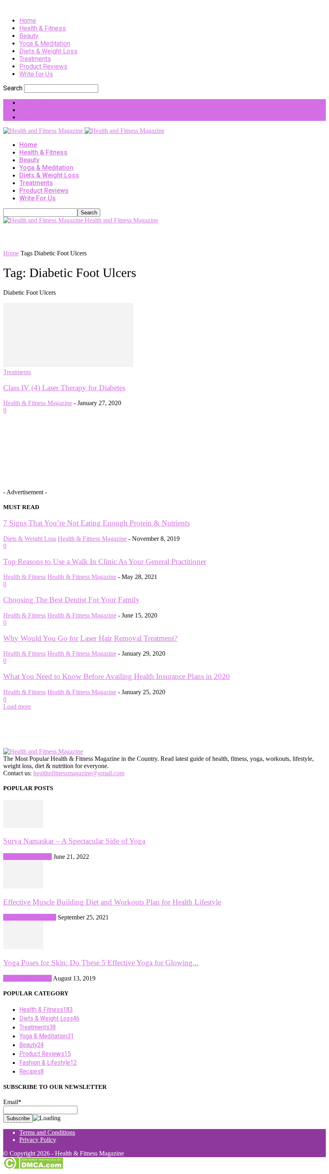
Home (27, 20)
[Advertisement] (97, 236)
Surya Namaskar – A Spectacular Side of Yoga (74, 841)
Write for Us (36, 74)
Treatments (35, 59)
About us (31, 102)
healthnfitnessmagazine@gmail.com (78, 773)
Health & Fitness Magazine (37, 402)
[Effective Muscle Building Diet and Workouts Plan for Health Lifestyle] (23, 886)
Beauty (29, 36)
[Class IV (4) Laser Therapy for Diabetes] (68, 364)
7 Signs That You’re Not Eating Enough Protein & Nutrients (96, 523)
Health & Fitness (42, 28)
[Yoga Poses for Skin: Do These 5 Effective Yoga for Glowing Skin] (23, 947)
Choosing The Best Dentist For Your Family (71, 599)
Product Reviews (43, 66)
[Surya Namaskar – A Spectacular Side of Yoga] (23, 825)
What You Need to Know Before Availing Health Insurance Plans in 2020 (116, 676)
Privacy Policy (37, 1139)
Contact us (32, 109)
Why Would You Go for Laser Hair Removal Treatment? (90, 638)
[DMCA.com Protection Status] (33, 1167)
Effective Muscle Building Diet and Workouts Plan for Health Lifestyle (112, 902)
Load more (17, 706)
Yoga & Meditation (44, 43)
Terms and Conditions (47, 1132)
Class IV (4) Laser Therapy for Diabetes (64, 387)
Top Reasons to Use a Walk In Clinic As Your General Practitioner (104, 561)
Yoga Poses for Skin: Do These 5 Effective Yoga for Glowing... (101, 962)
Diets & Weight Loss (48, 51)
